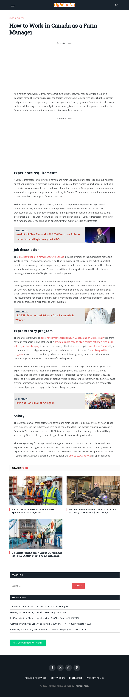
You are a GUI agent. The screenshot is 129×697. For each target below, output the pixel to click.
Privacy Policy (95, 677)
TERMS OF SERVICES (36, 677)
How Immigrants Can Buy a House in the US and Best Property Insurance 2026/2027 (49, 629)
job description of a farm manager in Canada (41, 256)
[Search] (116, 5)
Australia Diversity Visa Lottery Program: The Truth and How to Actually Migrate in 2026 (50, 623)
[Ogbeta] (64, 5)
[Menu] (13, 5)
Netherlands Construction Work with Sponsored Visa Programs (33, 511)
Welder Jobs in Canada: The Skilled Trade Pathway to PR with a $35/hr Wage (93, 511)
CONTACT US (58, 677)
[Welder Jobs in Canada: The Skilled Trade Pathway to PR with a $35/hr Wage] (93, 491)
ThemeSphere (81, 685)
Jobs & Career (16, 18)
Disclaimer (76, 677)
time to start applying (80, 455)
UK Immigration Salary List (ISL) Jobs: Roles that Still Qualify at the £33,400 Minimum (37, 554)
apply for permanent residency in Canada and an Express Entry (72, 337)
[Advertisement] (71, 67)
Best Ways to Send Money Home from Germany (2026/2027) (38, 612)
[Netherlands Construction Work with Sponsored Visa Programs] (35, 491)
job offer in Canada (98, 345)
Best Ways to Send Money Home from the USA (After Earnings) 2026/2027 (44, 618)
